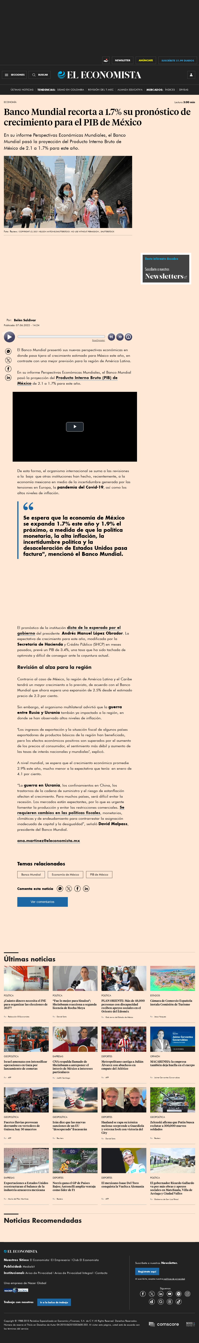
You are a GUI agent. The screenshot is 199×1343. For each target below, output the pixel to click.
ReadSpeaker (98, 340)
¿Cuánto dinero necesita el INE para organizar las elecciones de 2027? (26, 1004)
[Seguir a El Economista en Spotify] (178, 1294)
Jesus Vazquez (160, 1016)
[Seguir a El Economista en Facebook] (143, 1294)
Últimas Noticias (22, 89)
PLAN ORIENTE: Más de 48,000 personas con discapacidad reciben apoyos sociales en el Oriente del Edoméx (123, 1006)
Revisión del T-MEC (100, 89)
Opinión (155, 1056)
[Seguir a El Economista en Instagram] (187, 1294)
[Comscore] (164, 1324)
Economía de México (65, 874)
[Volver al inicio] (64, 1251)
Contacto (101, 1273)
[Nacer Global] (16, 1291)
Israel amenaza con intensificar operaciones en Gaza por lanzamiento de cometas (26, 1065)
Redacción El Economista (18, 1016)
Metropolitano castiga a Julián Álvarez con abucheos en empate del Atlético (122, 1065)
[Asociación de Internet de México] (190, 1324)
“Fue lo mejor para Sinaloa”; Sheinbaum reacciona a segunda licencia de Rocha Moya (75, 1004)
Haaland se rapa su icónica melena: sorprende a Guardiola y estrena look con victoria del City (123, 1128)
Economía (10, 102)
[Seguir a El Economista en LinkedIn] (161, 1294)
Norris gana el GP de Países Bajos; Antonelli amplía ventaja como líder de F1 (74, 1186)
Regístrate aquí (147, 1271)
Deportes (106, 1056)
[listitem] (9, 337)
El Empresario (60, 1260)
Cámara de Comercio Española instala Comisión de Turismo (171, 1002)
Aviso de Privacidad (38, 1273)
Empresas (58, 1056)
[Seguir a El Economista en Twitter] (152, 1294)
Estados (155, 995)
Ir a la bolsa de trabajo (54, 1302)
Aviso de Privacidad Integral (74, 1273)
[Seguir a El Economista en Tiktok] (178, 1301)
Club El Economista (85, 1260)
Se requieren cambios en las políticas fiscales (70, 810)
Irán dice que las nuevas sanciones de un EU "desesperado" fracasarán (70, 1126)
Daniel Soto (62, 1016)
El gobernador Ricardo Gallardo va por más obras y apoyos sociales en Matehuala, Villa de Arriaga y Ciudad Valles (172, 1188)
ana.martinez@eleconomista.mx (48, 840)
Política (9, 995)
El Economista (39, 1260)
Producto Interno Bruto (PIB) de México (67, 380)
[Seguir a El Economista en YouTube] (170, 1294)
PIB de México (99, 874)
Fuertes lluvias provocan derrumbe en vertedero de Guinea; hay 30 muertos (22, 1126)
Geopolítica (11, 1056)
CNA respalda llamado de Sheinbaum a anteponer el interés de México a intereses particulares (73, 1067)
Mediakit (29, 1266)
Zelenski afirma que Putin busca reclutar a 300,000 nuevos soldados (172, 1126)
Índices (170, 89)
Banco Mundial (31, 874)
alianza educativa (130, 89)
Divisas (184, 89)
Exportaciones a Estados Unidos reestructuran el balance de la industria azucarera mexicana (26, 1186)
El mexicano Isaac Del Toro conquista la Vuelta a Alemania (122, 1184)
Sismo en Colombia (70, 89)
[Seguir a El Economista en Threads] (170, 1301)
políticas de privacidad (174, 1278)
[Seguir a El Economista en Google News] (161, 1301)
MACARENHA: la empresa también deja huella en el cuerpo (172, 1063)
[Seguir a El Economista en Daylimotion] (152, 1301)
